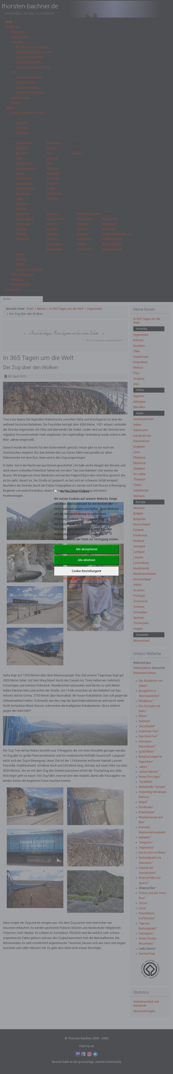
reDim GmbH (99, 583)
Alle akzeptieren (86, 549)
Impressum (103, 578)
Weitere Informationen (78, 578)
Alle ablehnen (86, 560)
